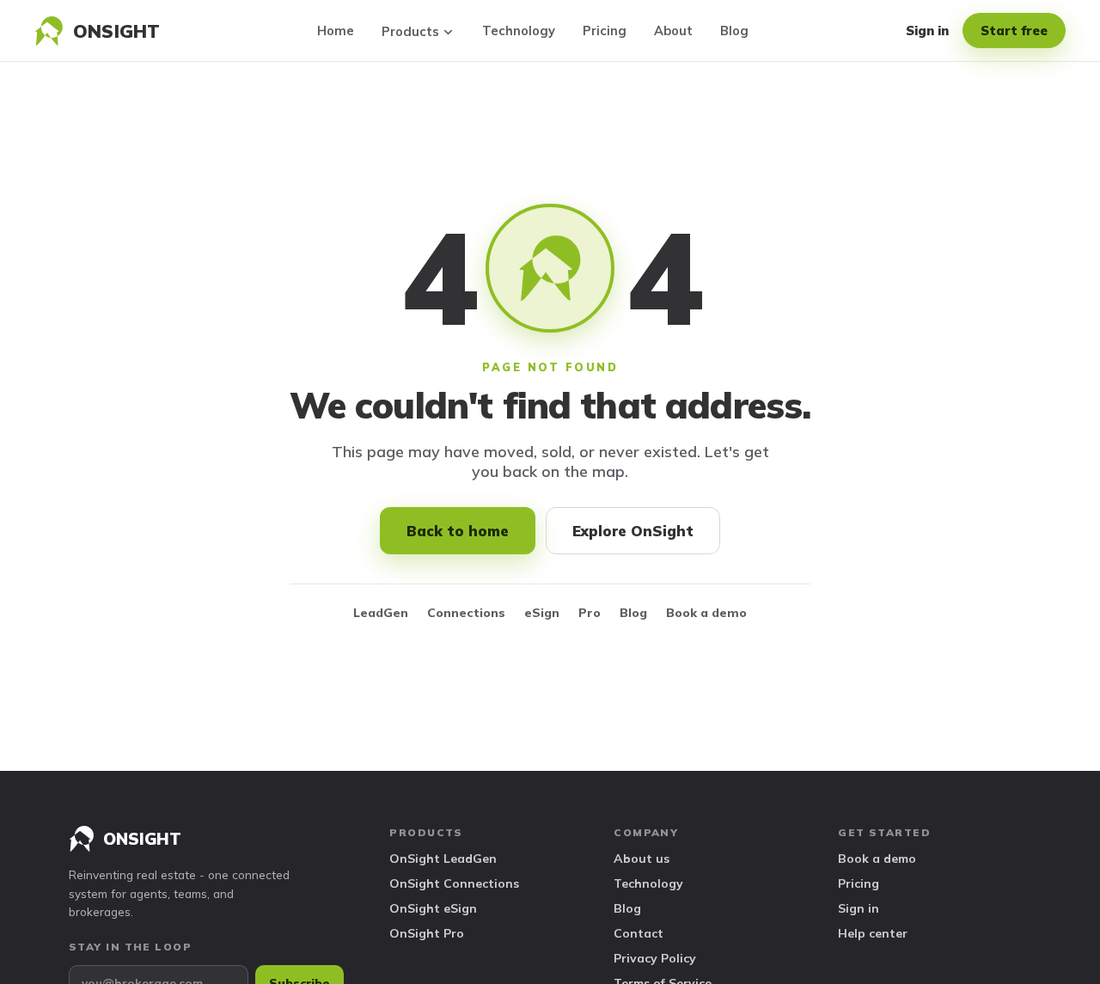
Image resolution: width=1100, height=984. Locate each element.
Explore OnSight (633, 531)
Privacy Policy (655, 958)
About (673, 30)
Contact (638, 933)
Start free (1014, 30)
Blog (734, 30)
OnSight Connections (454, 883)
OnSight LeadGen (443, 858)
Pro (589, 612)
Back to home (457, 531)
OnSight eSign (433, 908)
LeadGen (380, 612)
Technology (518, 30)
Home (335, 30)
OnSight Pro (426, 933)
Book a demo (706, 612)
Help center (873, 933)
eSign (541, 612)
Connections (466, 612)
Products (410, 31)
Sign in (927, 30)
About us (641, 858)
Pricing (604, 30)
